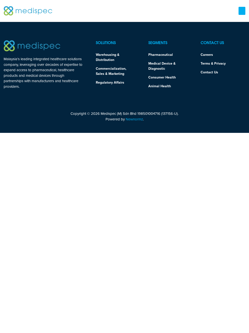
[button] (242, 11)
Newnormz (134, 119)
